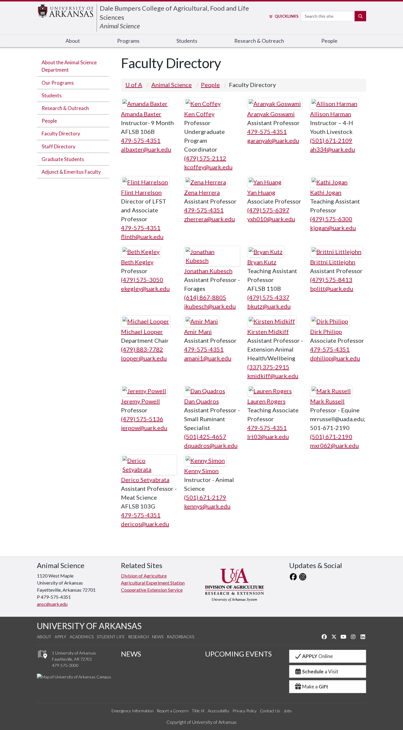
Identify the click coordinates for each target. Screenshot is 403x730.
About (72, 41)
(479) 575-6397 (268, 210)
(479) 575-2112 (205, 158)
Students (186, 41)
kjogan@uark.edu (333, 227)
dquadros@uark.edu (210, 445)
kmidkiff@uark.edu (272, 375)
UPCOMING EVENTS (238, 653)
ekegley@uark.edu (145, 288)
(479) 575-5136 (142, 418)
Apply (60, 636)
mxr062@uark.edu (334, 445)
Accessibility (218, 710)
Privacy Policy (244, 710)
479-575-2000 (65, 665)
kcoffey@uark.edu (208, 166)
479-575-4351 (140, 140)
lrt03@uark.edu (268, 436)
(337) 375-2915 (268, 366)
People (329, 41)
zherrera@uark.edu (209, 218)
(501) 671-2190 (331, 436)
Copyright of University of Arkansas (201, 722)
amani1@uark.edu (207, 358)
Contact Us (270, 710)
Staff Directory (59, 146)
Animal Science (120, 26)
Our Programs (58, 83)
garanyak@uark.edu (273, 140)
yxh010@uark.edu (271, 218)
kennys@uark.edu (207, 506)
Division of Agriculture (144, 575)
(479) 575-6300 (331, 218)
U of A (133, 84)
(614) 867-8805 (205, 297)
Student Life (111, 636)
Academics (82, 636)
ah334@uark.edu (332, 149)
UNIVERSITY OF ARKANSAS (89, 626)
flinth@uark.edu (142, 236)
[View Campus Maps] (42, 660)
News (157, 636)
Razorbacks (180, 636)
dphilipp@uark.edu (335, 358)
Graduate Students (63, 159)
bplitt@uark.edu (331, 288)
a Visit (320, 671)
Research (138, 636)
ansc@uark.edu (52, 604)
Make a (315, 686)
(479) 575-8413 (331, 279)
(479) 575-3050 (142, 279)
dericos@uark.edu (145, 523)
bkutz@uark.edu (269, 306)
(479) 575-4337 (268, 297)
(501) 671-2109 (331, 140)
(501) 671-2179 (205, 497)
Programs (128, 41)
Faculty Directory (61, 133)
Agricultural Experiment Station (153, 582)
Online (317, 656)
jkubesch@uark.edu (210, 306)
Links (286, 16)
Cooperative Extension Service (152, 590)
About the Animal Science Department (69, 66)
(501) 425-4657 (205, 436)
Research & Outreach (259, 41)
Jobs (288, 710)
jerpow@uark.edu (144, 427)
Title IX (198, 710)
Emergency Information (132, 710)
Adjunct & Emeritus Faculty (71, 172)
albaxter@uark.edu (146, 149)
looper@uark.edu (144, 358)
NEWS (131, 653)
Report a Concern (173, 710)
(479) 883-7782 (142, 349)
